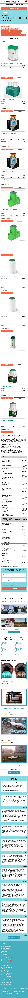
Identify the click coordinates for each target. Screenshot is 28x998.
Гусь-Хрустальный (19, 649)
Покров (17, 652)
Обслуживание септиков (7, 945)
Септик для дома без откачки (15, 30)
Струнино (4, 654)
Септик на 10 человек (5, 33)
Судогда (17, 654)
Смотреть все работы (14, 631)
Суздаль (3, 648)
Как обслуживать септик (7, 681)
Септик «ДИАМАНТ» (6, 976)
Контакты (3, 956)
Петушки (4, 652)
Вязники (17, 642)
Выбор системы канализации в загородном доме (13, 765)
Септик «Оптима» (5, 959)
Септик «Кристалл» (6, 984)
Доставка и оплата (6, 949)
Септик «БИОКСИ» (5, 971)
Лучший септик (17, 35)
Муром (17, 645)
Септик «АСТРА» (5, 975)
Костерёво (18, 644)
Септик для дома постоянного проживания (9, 28)
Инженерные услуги (6, 946)
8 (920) (12, 990)
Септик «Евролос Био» (6, 967)
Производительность (14, 42)
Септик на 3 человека (5, 26)
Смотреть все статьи (14, 772)
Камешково (4, 643)
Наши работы (4, 951)
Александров (4, 642)
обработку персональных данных (9, 585)
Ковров (17, 650)
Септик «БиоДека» (5, 957)
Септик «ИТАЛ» (5, 985)
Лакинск (17, 651)
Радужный (4, 647)
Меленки (4, 645)
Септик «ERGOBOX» (6, 965)
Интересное (4, 954)
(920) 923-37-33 (19, 4)
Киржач (3, 650)
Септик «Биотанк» (5, 964)
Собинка (17, 647)
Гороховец (4, 649)
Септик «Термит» (5, 978)
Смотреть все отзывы (14, 937)
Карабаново (18, 643)
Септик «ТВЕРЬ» (5, 968)
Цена (2, 42)
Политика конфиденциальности (11, 993)
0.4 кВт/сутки (23, 35)
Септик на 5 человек (5, 30)
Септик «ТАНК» (5, 962)
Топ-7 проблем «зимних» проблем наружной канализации (12, 737)
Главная (3, 12)
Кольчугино (4, 644)
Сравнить (19, 77)
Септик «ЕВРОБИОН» (6, 973)
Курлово (3, 651)
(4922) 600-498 (9, 4)
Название (7, 42)
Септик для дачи (4, 35)
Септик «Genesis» (5, 961)
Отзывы (3, 953)
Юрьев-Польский (19, 648)
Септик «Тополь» (5, 979)
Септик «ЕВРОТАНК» (6, 982)
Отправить (14, 588)
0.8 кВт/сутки (11, 35)
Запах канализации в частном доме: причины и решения (13, 709)
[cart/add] (7, 78)
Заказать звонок (14, 8)
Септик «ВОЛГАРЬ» (6, 981)
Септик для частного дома (16, 33)
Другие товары (5, 948)
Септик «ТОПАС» (5, 970)
